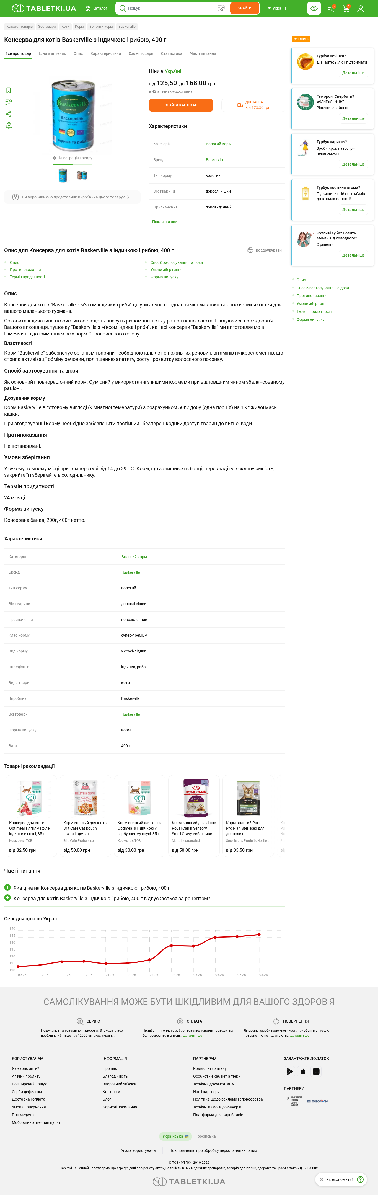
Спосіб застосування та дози (177, 262)
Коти (65, 26)
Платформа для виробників (218, 1115)
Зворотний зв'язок (119, 1084)
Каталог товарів (19, 26)
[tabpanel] (144, 326)
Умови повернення (29, 1107)
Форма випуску (164, 277)
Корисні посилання (120, 1107)
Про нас (110, 1068)
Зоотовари (47, 26)
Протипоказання (25, 269)
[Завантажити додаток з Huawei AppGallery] (316, 1071)
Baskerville (127, 26)
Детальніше (192, 1035)
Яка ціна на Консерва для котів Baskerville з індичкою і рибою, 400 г (92, 888)
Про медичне (23, 1115)
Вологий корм (101, 26)
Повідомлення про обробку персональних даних (213, 1150)
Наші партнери (206, 1092)
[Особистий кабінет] (360, 8)
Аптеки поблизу (26, 1076)
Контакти (111, 1092)
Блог (107, 1099)
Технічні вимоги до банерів (217, 1107)
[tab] (18, 53)
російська (207, 1136)
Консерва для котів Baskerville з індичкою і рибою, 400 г (85, 39)
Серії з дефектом (27, 1092)
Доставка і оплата (28, 1099)
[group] (217, 81)
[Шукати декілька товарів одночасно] (221, 8)
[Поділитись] (8, 113)
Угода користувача (138, 1150)
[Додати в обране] (8, 90)
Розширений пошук (29, 1084)
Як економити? (25, 1068)
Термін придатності (27, 277)
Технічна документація (213, 1084)
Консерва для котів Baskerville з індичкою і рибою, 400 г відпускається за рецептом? (112, 898)
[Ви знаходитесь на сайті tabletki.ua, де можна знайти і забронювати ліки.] (44, 8)
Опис (14, 262)
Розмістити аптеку (210, 1068)
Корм (79, 26)
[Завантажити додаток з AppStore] (302, 1071)
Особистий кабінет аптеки (216, 1076)
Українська (172, 1136)
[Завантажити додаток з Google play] (289, 1071)
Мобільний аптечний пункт (36, 1122)
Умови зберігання (167, 269)
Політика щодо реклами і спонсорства (228, 1099)
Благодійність (115, 1076)
